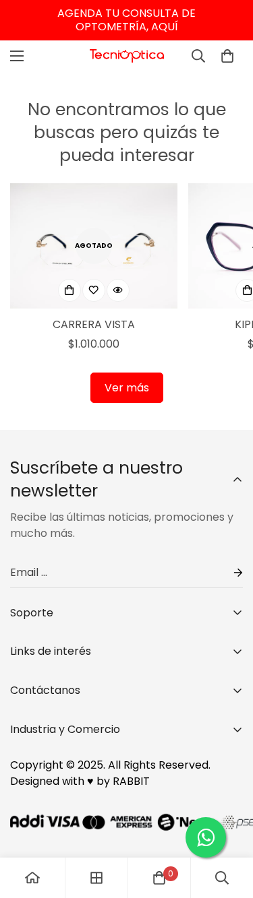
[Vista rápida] (118, 290)
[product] (32, 878)
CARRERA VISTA (94, 324)
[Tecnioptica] (127, 56)
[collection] (96, 878)
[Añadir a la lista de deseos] (93, 290)
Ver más (127, 387)
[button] (227, 55)
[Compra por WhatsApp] (206, 837)
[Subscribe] (227, 573)
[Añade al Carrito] (69, 290)
